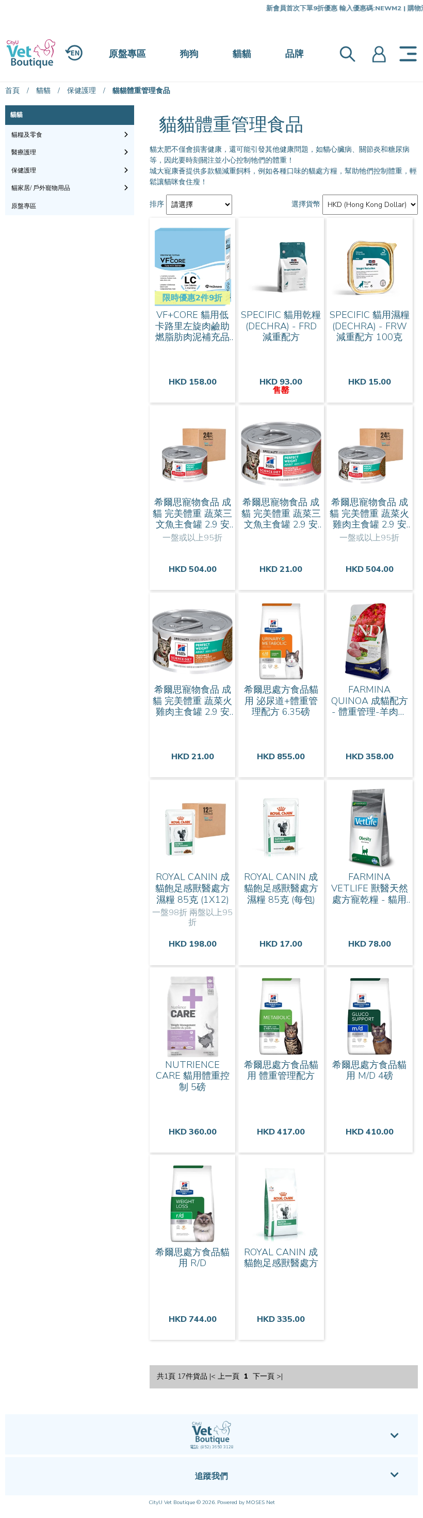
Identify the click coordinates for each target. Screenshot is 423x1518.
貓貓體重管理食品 (141, 90)
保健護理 (81, 90)
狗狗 (189, 53)
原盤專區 (127, 53)
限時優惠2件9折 (192, 297)
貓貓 (242, 53)
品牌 (294, 53)
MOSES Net (260, 1502)
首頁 (12, 90)
